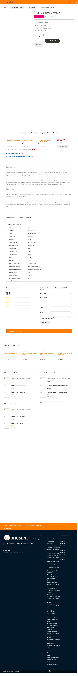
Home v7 (62, 554)
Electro (6, 671)
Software (49, 602)
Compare (45, 22)
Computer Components (52, 616)
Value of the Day (51, 539)
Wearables (26, 139)
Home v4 (62, 548)
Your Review (43, 297)
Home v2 (62, 541)
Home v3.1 (62, 545)
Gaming (48, 139)
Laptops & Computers (52, 545)
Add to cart (53, 40)
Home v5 (62, 550)
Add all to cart (63, 146)
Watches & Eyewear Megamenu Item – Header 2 (53, 584)
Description (34, 133)
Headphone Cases (51, 659)
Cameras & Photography (53, 553)
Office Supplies (50, 610)
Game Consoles (43, 139)
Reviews (56, 133)
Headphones (50, 662)
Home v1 (62, 539)
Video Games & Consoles (53, 567)
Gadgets (49, 580)
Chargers (49, 655)
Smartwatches (50, 643)
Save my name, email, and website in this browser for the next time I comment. (57, 317)
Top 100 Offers (50, 541)
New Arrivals (50, 543)
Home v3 (62, 543)
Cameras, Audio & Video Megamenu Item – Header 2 (53, 557)
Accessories (23, 133)
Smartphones (32, 7)
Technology (36, 539)
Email (42, 312)
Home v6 (62, 552)
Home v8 (62, 557)
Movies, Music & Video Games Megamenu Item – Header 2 (53, 570)
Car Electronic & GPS (52, 588)
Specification (46, 133)
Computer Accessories (52, 664)
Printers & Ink (50, 594)
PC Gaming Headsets (52, 623)
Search (69, 2)
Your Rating (43, 293)
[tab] (23, 133)
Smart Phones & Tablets (17, 7)
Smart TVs (49, 629)
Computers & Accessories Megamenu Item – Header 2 (53, 549)
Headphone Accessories (53, 657)
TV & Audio (50, 575)
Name (42, 307)
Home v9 (62, 559)
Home (5, 7)
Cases (48, 652)
